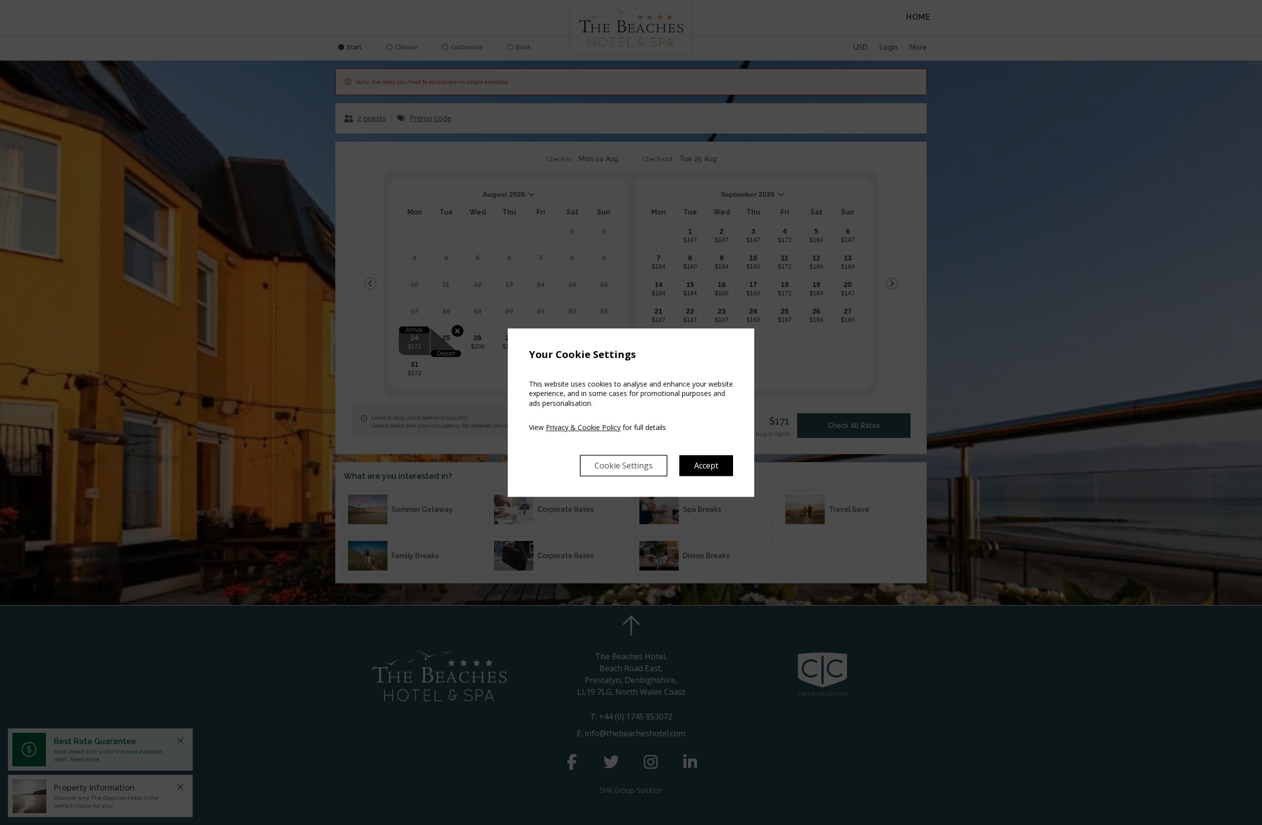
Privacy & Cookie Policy (583, 427)
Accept (706, 465)
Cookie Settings (624, 465)
